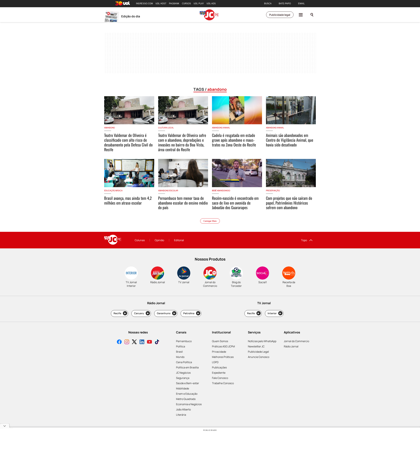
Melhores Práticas (223, 357)
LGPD (215, 362)
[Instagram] (126, 342)
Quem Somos (220, 341)
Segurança (182, 378)
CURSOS (186, 3)
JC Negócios (183, 372)
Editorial (179, 240)
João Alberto (183, 409)
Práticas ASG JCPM (223, 346)
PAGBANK (174, 3)
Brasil (179, 351)
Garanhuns (166, 313)
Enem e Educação (186, 393)
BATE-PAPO (285, 3)
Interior (274, 313)
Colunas (140, 240)
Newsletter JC (256, 346)
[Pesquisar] (312, 15)
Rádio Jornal (291, 346)
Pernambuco (184, 341)
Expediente (218, 372)
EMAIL (301, 3)
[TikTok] (157, 342)
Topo (304, 240)
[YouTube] (149, 342)
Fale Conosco (220, 378)
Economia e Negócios (189, 404)
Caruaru (141, 313)
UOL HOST (161, 3)
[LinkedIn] (141, 342)
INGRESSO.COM (144, 3)
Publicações (219, 367)
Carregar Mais (210, 221)
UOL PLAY (199, 3)
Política (180, 346)
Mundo (180, 357)
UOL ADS (211, 3)
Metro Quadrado (186, 399)
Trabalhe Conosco (223, 383)
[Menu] (301, 15)
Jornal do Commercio (296, 341)
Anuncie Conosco (258, 357)
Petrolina (191, 313)
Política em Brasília (187, 367)
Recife (120, 313)
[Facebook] (119, 342)
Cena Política (184, 362)
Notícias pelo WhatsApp (262, 341)
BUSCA (268, 3)
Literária (181, 414)
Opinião (159, 240)
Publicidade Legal (258, 351)
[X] (134, 342)
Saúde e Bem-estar (187, 383)
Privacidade (219, 351)
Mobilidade (182, 388)
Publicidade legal (279, 15)
